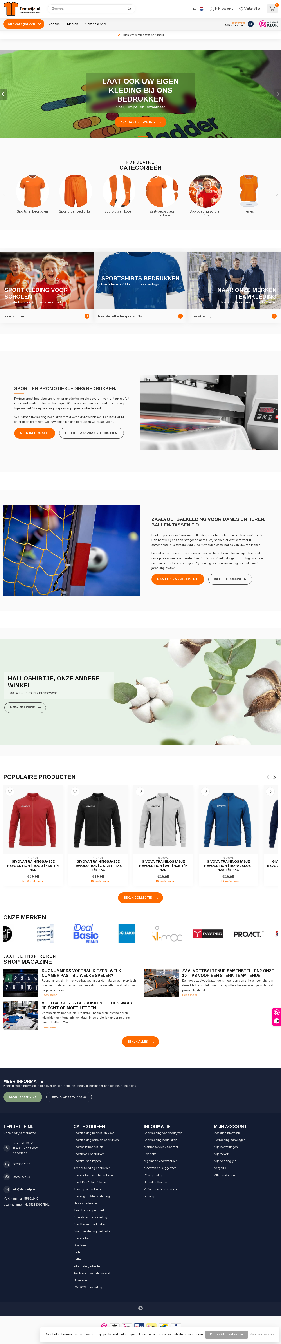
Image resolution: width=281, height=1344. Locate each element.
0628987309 (21, 1164)
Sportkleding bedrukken (160, 1140)
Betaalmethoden (155, 1182)
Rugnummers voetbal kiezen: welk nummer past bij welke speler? (81, 973)
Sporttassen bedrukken (90, 1224)
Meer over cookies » (262, 1334)
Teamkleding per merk (89, 1210)
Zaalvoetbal (82, 1238)
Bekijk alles (138, 1042)
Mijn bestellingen (226, 1147)
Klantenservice (96, 24)
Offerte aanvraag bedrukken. (91, 433)
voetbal (55, 24)
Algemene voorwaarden (161, 1161)
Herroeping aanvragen (229, 1140)
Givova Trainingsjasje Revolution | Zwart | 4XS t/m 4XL (98, 865)
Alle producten (224, 1175)
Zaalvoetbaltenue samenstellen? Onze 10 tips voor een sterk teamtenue (228, 973)
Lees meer (49, 995)
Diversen (80, 1245)
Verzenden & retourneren (162, 1189)
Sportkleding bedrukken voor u (95, 1133)
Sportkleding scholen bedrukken (96, 1140)
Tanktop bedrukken (87, 1189)
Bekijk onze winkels (69, 1097)
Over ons (150, 1154)
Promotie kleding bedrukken (93, 1231)
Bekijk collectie (138, 898)
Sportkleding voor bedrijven (163, 1133)
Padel (77, 1252)
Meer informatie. (34, 433)
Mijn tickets (222, 1154)
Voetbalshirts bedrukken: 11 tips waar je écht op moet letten (87, 1005)
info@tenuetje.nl (24, 1189)
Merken (72, 24)
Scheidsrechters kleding (90, 1217)
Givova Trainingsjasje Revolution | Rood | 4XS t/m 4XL (33, 865)
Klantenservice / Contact (161, 1147)
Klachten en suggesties (160, 1168)
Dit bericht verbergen (226, 1334)
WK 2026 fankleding (88, 1287)
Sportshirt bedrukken (88, 1147)
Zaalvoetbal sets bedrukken (93, 1175)
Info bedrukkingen (230, 579)
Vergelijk (220, 1168)
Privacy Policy (153, 1175)
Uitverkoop (81, 1280)
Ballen (78, 1259)
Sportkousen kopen (87, 1161)
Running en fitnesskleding (92, 1196)
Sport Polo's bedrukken (90, 1182)
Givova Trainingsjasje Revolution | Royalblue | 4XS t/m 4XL (228, 865)
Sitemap (149, 1196)
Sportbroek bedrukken (89, 1154)
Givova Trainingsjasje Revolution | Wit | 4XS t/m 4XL (163, 865)
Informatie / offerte (87, 1266)
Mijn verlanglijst (225, 1161)
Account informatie (227, 1133)
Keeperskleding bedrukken (92, 1168)
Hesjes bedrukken (86, 1203)
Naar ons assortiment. (177, 579)
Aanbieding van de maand (92, 1273)
